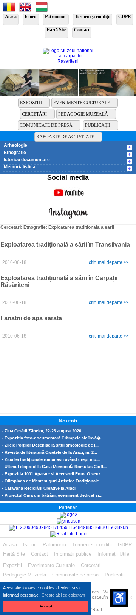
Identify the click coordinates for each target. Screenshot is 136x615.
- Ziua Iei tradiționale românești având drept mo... (51, 460)
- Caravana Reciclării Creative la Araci (39, 488)
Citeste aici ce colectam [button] (63, 595)
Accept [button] (45, 606)
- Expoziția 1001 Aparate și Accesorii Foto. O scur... (52, 474)
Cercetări (34, 114)
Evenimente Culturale (81, 102)
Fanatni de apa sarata (31, 318)
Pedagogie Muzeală (83, 114)
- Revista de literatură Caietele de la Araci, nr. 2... (49, 452)
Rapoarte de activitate (65, 136)
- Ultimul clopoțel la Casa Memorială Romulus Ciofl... (54, 467)
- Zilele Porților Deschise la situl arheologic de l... (50, 445)
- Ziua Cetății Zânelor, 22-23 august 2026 (41, 431)
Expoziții (31, 102)
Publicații (97, 125)
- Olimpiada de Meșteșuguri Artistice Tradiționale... (52, 481)
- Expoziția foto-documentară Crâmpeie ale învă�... (53, 438)
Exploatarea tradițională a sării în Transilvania (65, 244)
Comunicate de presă (46, 125)
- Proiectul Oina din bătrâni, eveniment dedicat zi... (52, 495)
